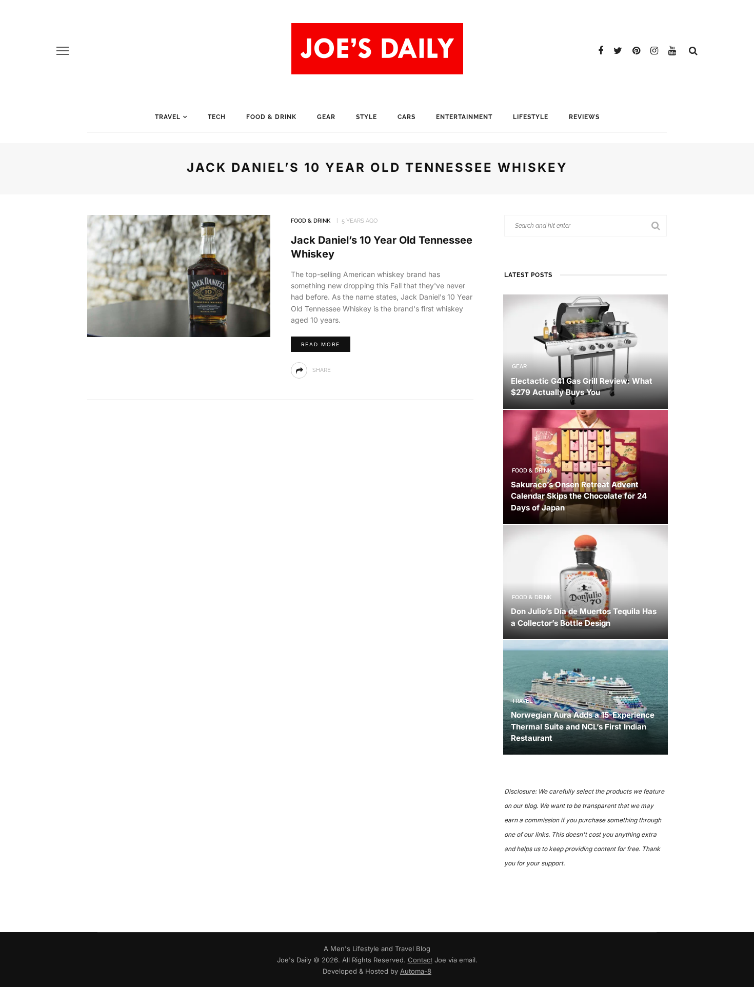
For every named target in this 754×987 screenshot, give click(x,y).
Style (366, 117)
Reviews (584, 117)
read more (320, 344)
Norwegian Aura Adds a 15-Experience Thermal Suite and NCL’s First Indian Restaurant (582, 726)
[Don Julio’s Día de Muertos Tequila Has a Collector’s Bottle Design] (585, 581)
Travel (168, 117)
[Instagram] (654, 51)
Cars (406, 117)
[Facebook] (600, 51)
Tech (217, 117)
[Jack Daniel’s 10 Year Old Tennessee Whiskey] (178, 275)
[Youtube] (672, 51)
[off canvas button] (62, 51)
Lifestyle (530, 117)
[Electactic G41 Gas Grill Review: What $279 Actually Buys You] (585, 350)
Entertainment (464, 117)
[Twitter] (617, 51)
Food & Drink (271, 117)
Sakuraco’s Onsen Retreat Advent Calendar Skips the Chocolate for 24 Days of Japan (579, 496)
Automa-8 (415, 971)
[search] (693, 51)
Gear (326, 117)
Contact (420, 960)
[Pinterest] (636, 51)
